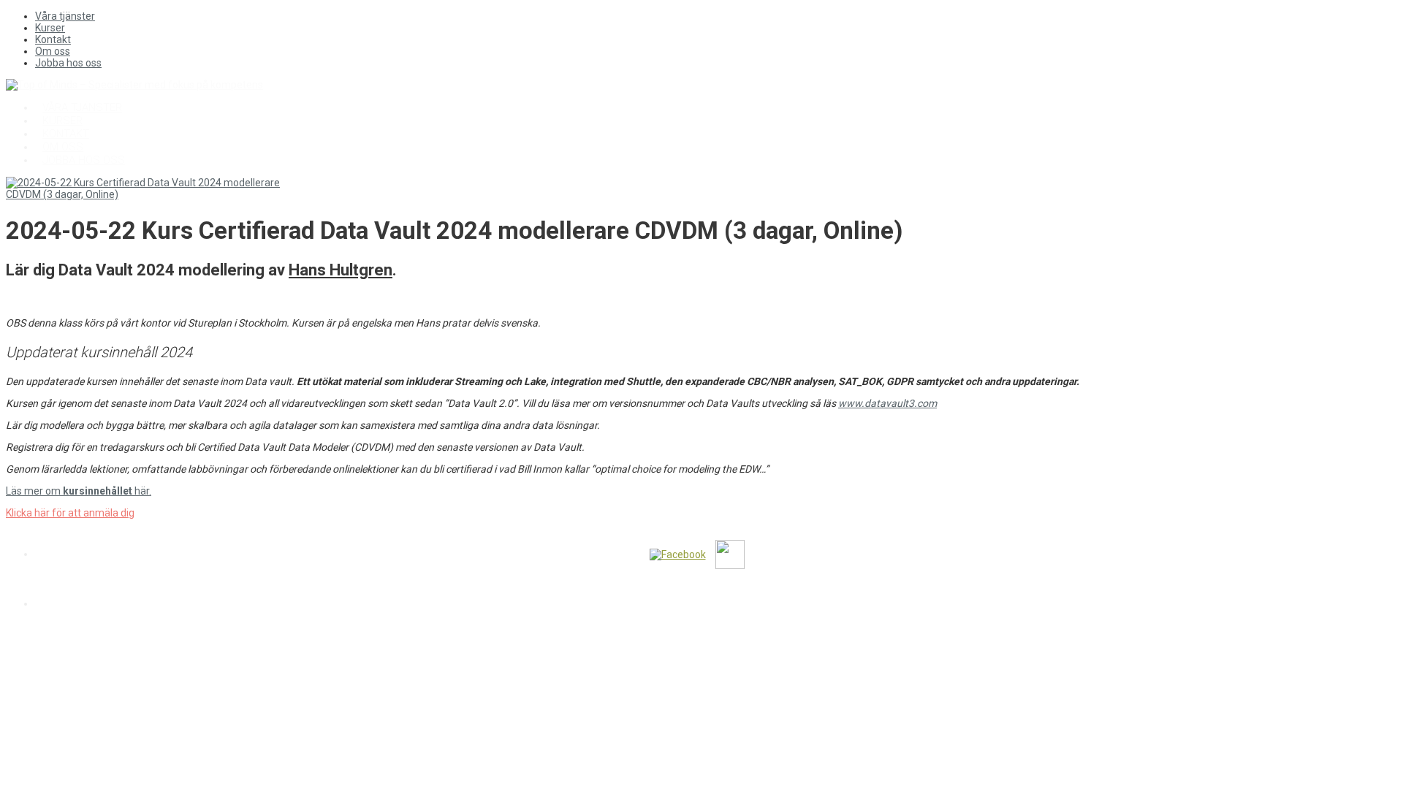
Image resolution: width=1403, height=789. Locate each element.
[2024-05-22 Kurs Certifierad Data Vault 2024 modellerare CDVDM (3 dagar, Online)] (152, 194)
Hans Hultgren (340, 270)
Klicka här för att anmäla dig (70, 513)
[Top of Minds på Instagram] (768, 554)
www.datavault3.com (887, 403)
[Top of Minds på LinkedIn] (730, 554)
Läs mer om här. (78, 491)
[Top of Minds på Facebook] (678, 554)
